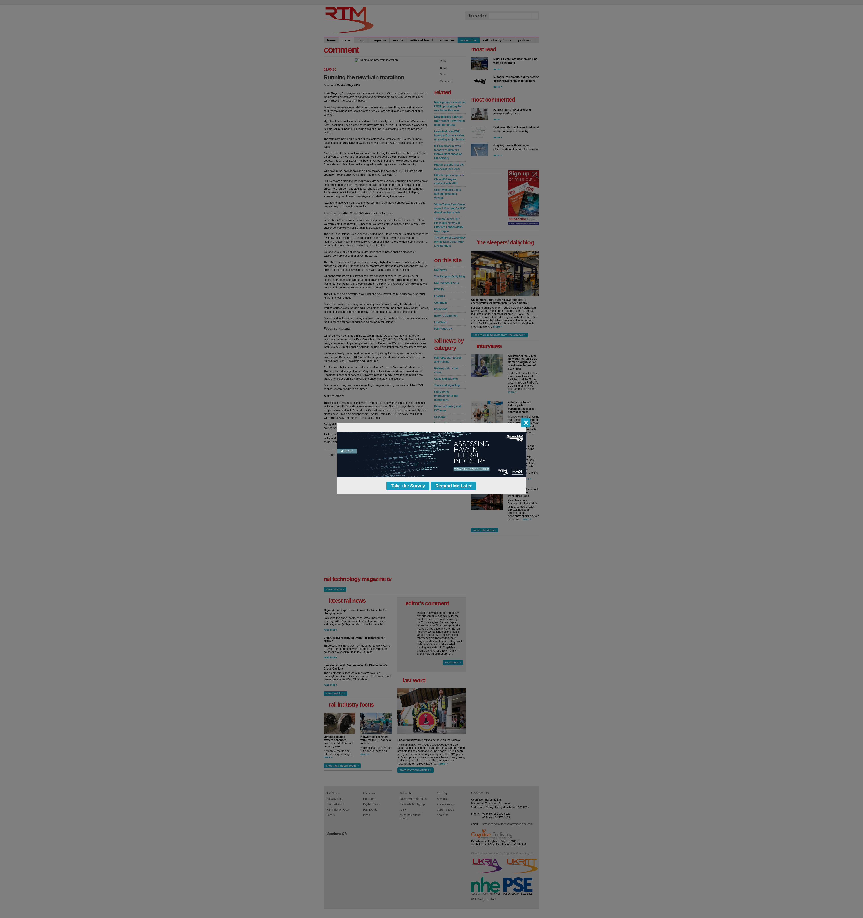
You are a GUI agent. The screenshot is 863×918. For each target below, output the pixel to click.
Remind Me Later (453, 485)
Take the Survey (408, 485)
